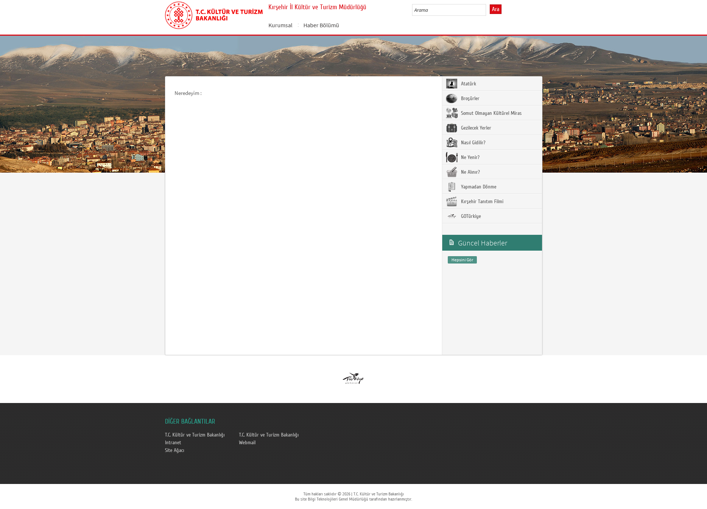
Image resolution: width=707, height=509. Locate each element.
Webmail (247, 443)
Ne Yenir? (469, 157)
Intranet (173, 443)
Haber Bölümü (321, 25)
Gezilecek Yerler (475, 128)
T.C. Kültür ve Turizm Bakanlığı (195, 435)
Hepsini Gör (462, 259)
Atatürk (468, 84)
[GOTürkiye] (353, 376)
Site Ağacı (174, 450)
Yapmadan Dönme (478, 187)
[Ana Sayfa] (214, 14)
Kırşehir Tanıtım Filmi (481, 202)
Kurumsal (280, 25)
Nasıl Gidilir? (472, 143)
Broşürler (469, 99)
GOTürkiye (470, 216)
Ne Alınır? (470, 172)
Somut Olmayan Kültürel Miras (491, 113)
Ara (495, 9)
